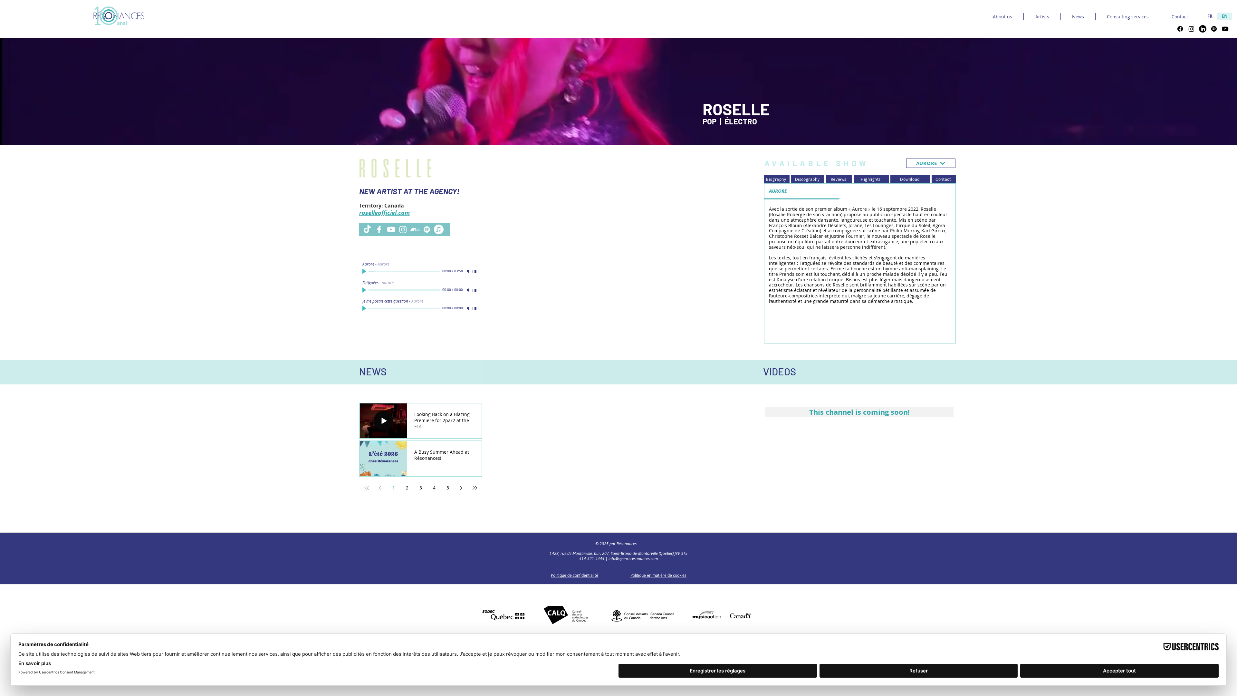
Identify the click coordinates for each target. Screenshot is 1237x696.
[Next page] (461, 488)
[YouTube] (391, 229)
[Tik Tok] (367, 229)
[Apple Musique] (439, 229)
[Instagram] (1191, 29)
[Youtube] (1225, 29)
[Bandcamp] (415, 229)
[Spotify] (1214, 29)
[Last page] (475, 488)
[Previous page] (380, 488)
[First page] (366, 488)
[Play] (365, 271)
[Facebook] (1180, 29)
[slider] (476, 271)
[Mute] (468, 271)
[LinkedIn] (1202, 29)
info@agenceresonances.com (633, 558)
